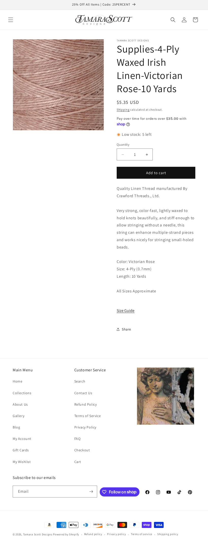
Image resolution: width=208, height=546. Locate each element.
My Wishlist (22, 461)
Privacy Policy (85, 427)
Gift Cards (21, 450)
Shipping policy (167, 534)
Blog (16, 427)
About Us (20, 404)
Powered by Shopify (66, 534)
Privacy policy (116, 534)
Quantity (123, 144)
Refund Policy (85, 404)
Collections (22, 393)
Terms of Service (87, 415)
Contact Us (83, 393)
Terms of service (141, 534)
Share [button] (126, 329)
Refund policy (93, 534)
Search (79, 381)
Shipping (123, 109)
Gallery (18, 415)
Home (17, 381)
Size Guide (125, 310)
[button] (10, 19)
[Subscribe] (91, 492)
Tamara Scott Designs (38, 534)
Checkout (82, 450)
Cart (77, 461)
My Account (22, 438)
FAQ (77, 438)
